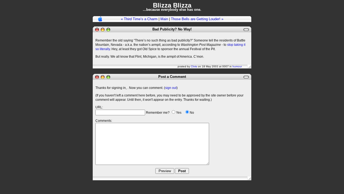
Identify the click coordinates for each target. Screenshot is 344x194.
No (192, 113)
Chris (194, 66)
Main (164, 19)
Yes (178, 113)
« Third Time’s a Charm (139, 19)
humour (237, 66)
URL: (99, 107)
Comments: (103, 121)
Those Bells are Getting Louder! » (197, 19)
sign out (171, 88)
